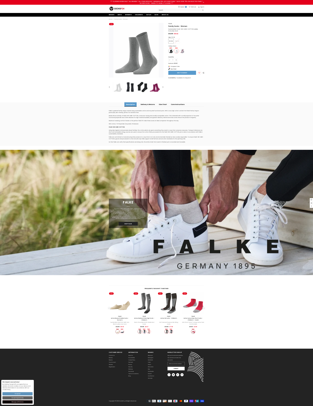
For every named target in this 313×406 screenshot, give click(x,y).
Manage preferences (17, 402)
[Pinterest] (177, 374)
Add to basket (182, 73)
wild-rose (149, 332)
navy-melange (122, 332)
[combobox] (179, 10)
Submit (176, 368)
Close (203, 2)
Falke (170, 24)
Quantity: (171, 57)
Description (130, 104)
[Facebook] (169, 374)
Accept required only (17, 397)
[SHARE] (202, 73)
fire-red (193, 332)
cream (118, 332)
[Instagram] (173, 374)
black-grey (166, 332)
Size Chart (173, 69)
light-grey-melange (140, 332)
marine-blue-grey (171, 332)
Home (110, 19)
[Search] (181, 10)
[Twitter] (182, 374)
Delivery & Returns (148, 104)
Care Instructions (178, 104)
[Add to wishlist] (199, 73)
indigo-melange (144, 332)
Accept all (17, 393)
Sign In (202, 7)
